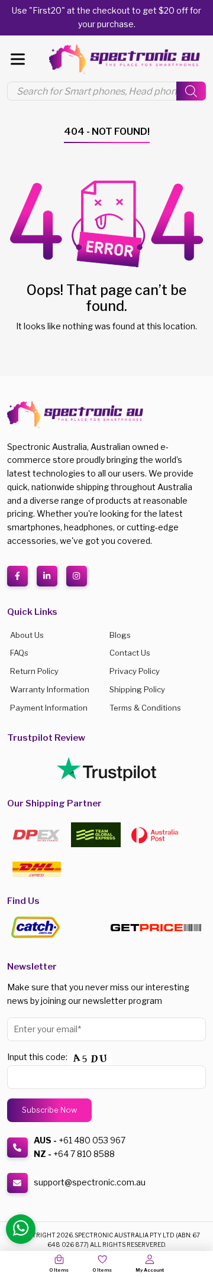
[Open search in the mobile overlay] (106, 91)
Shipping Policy (137, 689)
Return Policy (34, 671)
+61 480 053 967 (92, 1140)
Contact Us (129, 652)
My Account (149, 1270)
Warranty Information (49, 689)
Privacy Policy (134, 671)
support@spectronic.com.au (90, 1182)
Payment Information (49, 707)
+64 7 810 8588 (84, 1154)
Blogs (120, 635)
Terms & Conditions (145, 707)
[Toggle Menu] (18, 59)
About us (27, 635)
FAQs (19, 652)
